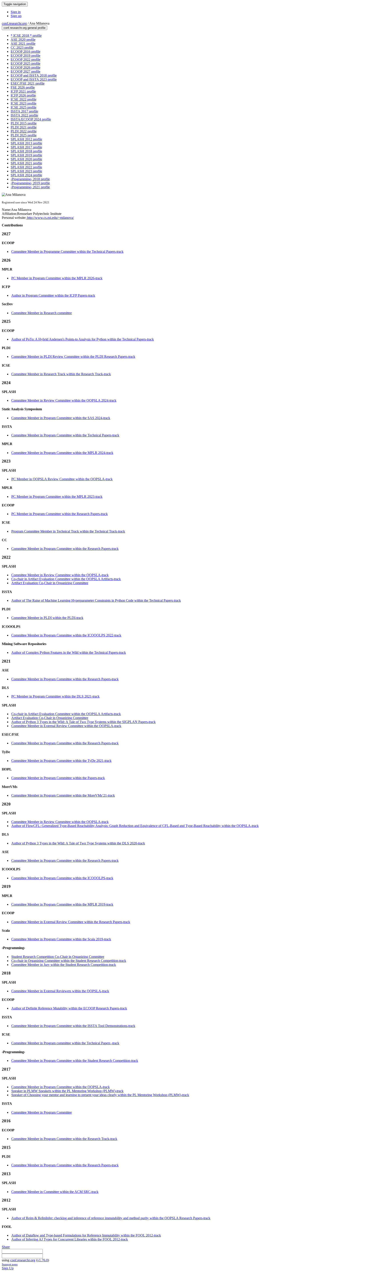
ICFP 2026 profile (23, 95)
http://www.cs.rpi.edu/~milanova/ (50, 218)
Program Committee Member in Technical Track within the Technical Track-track (68, 531)
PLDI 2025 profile (24, 135)
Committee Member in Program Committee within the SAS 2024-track (60, 418)
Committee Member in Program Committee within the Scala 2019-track (61, 939)
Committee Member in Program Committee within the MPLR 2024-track (62, 453)
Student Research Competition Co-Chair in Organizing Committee (57, 957)
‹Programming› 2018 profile (30, 179)
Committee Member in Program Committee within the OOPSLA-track (60, 1087)
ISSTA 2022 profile (24, 115)
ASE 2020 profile (23, 39)
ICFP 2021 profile (23, 91)
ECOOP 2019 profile (25, 55)
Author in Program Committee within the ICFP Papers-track (53, 295)
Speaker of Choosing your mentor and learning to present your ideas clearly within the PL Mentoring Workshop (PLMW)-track (100, 1095)
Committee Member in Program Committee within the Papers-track (58, 778)
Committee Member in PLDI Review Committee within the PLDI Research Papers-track (73, 356)
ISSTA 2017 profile (24, 111)
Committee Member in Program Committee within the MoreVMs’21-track (63, 795)
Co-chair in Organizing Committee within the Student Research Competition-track (68, 961)
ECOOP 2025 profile (25, 63)
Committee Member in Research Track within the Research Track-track (61, 374)
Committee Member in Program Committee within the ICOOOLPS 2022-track (66, 635)
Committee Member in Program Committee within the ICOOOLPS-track (62, 878)
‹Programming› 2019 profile (30, 183)
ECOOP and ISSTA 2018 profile (34, 75)
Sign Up (8, 1268)
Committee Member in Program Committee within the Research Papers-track (65, 548)
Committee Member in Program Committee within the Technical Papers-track (65, 435)
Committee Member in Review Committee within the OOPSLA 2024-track (63, 400)
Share (6, 1247)
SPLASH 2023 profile (26, 171)
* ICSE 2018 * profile (26, 35)
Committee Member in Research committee (41, 313)
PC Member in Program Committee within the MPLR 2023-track (56, 496)
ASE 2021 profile (23, 43)
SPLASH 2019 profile (26, 155)
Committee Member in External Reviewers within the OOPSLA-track (60, 991)
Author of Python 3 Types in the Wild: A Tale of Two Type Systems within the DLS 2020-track (78, 843)
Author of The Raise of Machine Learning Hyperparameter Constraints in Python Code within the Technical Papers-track (96, 600)
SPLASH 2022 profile (26, 167)
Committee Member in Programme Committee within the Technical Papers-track (67, 251)
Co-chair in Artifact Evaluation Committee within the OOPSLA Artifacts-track (66, 579)
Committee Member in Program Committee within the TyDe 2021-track (61, 760)
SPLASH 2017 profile (26, 147)
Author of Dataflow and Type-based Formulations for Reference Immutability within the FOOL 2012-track (86, 1235)
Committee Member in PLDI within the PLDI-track (47, 618)
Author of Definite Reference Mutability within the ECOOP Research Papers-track (69, 1008)
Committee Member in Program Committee (41, 1112)
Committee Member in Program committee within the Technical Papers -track (65, 1043)
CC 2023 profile (22, 47)
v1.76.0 (42, 1260)
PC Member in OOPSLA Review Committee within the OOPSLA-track (62, 479)
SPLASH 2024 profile (26, 175)
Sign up (16, 16)
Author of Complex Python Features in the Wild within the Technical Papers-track (68, 652)
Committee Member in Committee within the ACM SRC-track (54, 1192)
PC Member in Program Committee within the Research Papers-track (59, 514)
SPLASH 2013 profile (26, 143)
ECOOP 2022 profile (25, 59)
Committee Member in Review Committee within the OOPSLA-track (60, 575)
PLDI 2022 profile (24, 131)
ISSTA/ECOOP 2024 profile (31, 119)
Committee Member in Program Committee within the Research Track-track (64, 1139)
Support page (10, 1264)
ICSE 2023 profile (23, 103)
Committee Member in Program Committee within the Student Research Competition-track (74, 1060)
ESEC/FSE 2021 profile (28, 83)
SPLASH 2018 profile (26, 151)
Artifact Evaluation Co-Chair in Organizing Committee (49, 583)
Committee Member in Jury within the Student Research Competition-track (63, 965)
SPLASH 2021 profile (26, 163)
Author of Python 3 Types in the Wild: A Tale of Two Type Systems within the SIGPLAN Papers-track (83, 722)
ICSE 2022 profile (23, 99)
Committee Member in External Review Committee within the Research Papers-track (70, 922)
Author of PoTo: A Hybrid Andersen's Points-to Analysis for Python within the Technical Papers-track (82, 339)
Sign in (16, 12)
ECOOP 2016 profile (25, 51)
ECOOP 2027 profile (25, 71)
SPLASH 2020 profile (26, 159)
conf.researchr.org (14, 23)
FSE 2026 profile (23, 87)
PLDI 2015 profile (24, 123)
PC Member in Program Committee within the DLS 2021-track (55, 696)
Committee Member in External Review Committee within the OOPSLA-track (66, 726)
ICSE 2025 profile (23, 107)
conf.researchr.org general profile (24, 27)
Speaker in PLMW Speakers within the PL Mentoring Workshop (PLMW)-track (67, 1091)
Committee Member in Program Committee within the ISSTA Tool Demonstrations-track (73, 1026)
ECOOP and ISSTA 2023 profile (34, 79)
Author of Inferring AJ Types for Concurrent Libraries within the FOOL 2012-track (69, 1239)
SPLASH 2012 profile (26, 139)
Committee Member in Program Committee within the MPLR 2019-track (62, 904)
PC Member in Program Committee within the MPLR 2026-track (56, 278)
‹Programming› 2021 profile (30, 187)
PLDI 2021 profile (24, 127)
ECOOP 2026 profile (25, 67)
